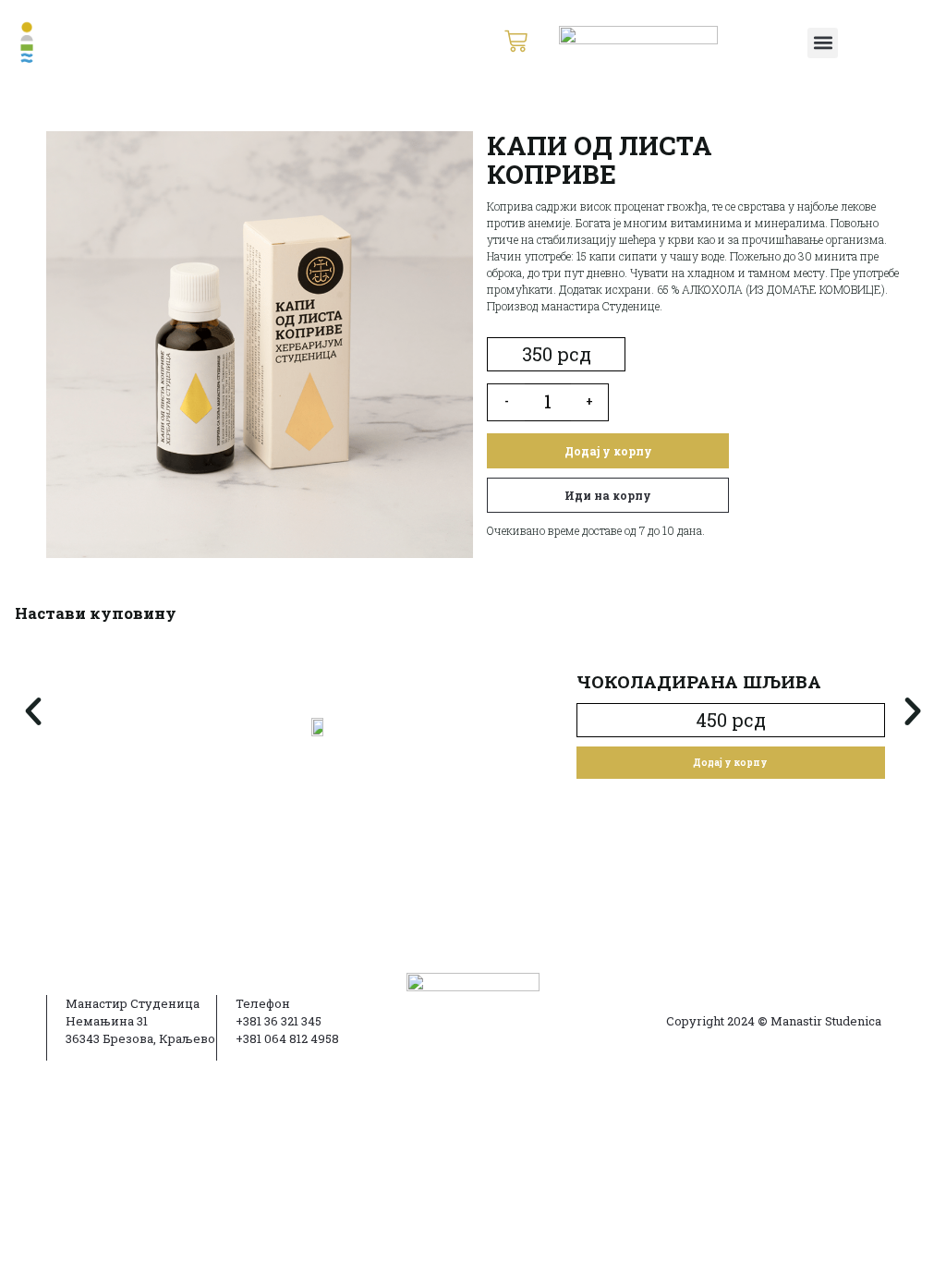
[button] (822, 43)
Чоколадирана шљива (698, 681)
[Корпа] (516, 42)
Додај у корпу (608, 450)
